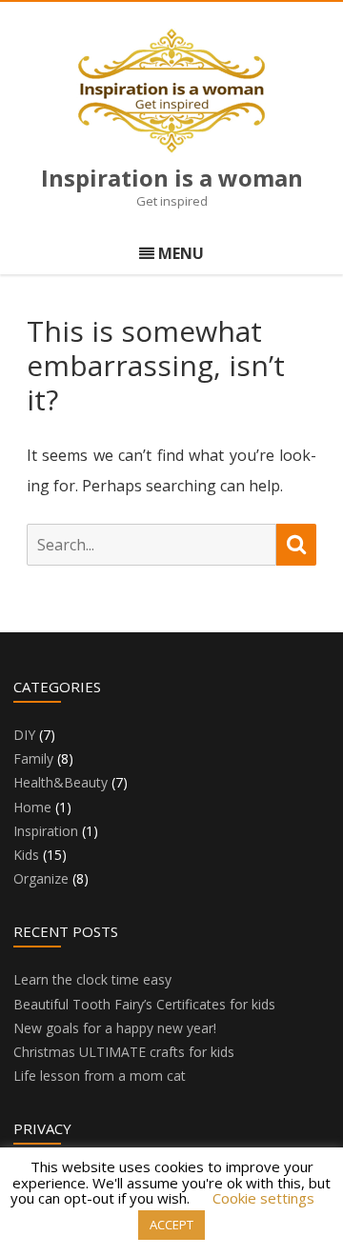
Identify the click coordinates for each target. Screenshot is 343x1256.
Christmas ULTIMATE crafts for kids (123, 1052)
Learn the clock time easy (92, 979)
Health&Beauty (60, 782)
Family (33, 758)
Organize (41, 878)
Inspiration (45, 831)
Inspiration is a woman (172, 178)
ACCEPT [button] (171, 1224)
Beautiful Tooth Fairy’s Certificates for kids (144, 1004)
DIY (24, 735)
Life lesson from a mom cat (99, 1076)
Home (32, 807)
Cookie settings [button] (263, 1197)
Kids (26, 855)
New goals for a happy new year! (114, 1028)
